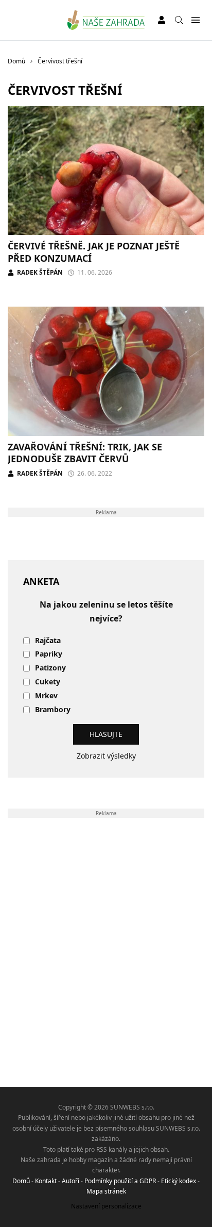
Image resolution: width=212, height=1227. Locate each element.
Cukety (47, 682)
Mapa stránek (106, 1191)
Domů (21, 1180)
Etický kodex (178, 1180)
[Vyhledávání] (179, 20)
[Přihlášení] (161, 20)
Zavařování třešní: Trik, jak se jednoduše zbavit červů (85, 453)
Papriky (48, 654)
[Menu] (195, 20)
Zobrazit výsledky (106, 756)
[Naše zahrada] (106, 20)
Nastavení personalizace (106, 1206)
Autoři (70, 1180)
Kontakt (46, 1180)
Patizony (50, 668)
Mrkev (46, 696)
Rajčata (48, 640)
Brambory (52, 709)
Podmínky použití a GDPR (120, 1180)
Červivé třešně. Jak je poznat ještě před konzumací (94, 252)
